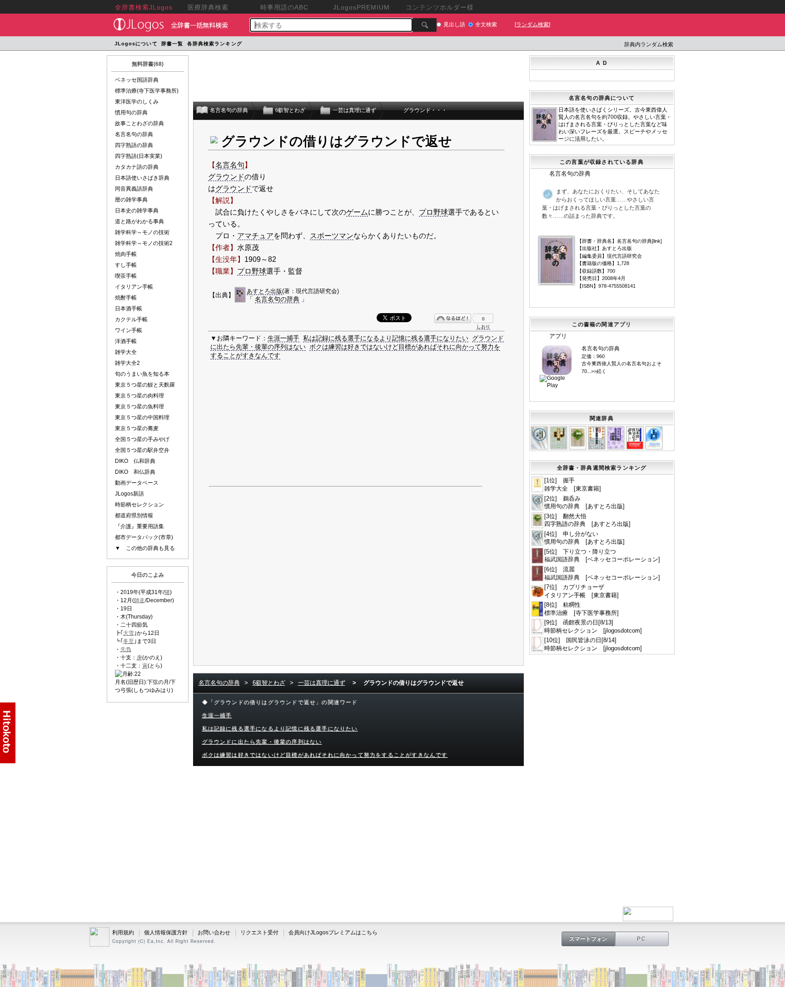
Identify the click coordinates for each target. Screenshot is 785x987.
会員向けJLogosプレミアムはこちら (333, 932)
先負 (125, 649)
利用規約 (123, 932)
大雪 (128, 633)
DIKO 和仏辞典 (135, 472)
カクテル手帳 (131, 319)
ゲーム (357, 212)
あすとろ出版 (264, 291)
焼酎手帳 (126, 298)
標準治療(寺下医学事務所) (147, 91)
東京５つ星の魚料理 (139, 406)
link (657, 241)
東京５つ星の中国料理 (142, 417)
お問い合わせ (214, 932)
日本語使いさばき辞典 (142, 178)
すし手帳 (126, 265)
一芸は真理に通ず (321, 682)
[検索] (424, 25)
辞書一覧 (172, 43)
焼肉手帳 (126, 254)
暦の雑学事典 (131, 199)
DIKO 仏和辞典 (135, 461)
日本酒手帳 (128, 308)
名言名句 (229, 165)
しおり (483, 326)
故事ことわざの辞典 (139, 123)
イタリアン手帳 (134, 287)
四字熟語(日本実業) (138, 156)
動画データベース (137, 483)
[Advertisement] (416, 44)
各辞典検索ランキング (214, 43)
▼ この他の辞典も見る (145, 548)
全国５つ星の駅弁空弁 (142, 450)
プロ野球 (433, 212)
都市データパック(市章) (144, 537)
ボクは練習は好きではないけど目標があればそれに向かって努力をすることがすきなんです (325, 755)
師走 (139, 600)
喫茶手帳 (126, 276)
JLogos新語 (129, 494)
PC (642, 939)
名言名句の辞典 (134, 134)
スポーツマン (331, 236)
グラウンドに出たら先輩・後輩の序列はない (262, 742)
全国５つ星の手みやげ (142, 439)
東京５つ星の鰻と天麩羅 (145, 385)
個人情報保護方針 (166, 932)
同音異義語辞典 (134, 189)
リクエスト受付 (259, 932)
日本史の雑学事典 (137, 210)
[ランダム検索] (532, 24)
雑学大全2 (127, 363)
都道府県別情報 (134, 515)
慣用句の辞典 (131, 112)
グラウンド (226, 177)
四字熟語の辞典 (134, 145)
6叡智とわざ (269, 682)
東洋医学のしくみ (137, 101)
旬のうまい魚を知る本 (142, 374)
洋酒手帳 (126, 341)
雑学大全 (126, 352)
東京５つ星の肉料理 (139, 396)
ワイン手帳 (128, 330)
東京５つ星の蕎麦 (137, 428)
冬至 (128, 641)
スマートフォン (588, 939)
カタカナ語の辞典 (137, 167)
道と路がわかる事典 (139, 221)
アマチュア (255, 236)
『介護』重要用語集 (139, 526)
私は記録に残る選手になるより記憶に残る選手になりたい (385, 338)
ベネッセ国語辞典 (137, 80)
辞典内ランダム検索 (648, 44)
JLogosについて (136, 43)
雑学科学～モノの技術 (142, 232)
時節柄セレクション (139, 504)
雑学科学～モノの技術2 (144, 243)
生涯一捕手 (283, 338)
